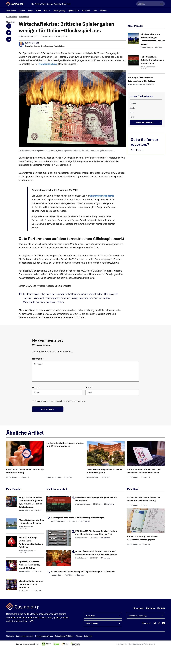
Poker (30, 10)
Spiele (38, 10)
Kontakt (161, 608)
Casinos (22, 10)
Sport (46, 10)
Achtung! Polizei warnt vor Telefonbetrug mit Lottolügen (77, 517)
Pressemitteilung (48, 64)
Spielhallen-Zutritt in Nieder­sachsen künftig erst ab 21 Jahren (29, 564)
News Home (11, 10)
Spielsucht (88, 636)
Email (89, 387)
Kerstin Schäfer (32, 43)
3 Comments (79, 575)
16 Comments (109, 504)
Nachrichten (11, 16)
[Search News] (161, 3)
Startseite (10, 636)
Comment (37, 358)
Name (36, 387)
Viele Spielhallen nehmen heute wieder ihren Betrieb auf (31, 584)
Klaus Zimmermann (148, 67)
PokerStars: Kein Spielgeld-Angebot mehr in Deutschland (152, 60)
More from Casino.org (144, 122)
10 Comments (85, 521)
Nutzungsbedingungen (24, 636)
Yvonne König (146, 47)
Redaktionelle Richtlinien (64, 636)
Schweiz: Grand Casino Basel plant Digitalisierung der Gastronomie (83, 571)
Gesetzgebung (59, 10)
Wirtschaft (86, 10)
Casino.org (137, 644)
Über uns (150, 608)
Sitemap (79, 636)
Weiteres (103, 10)
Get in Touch (136, 150)
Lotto (95, 10)
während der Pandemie (101, 195)
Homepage (138, 608)
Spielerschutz (73, 10)
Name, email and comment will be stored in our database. (60, 401)
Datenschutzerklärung (44, 636)
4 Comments (105, 537)
